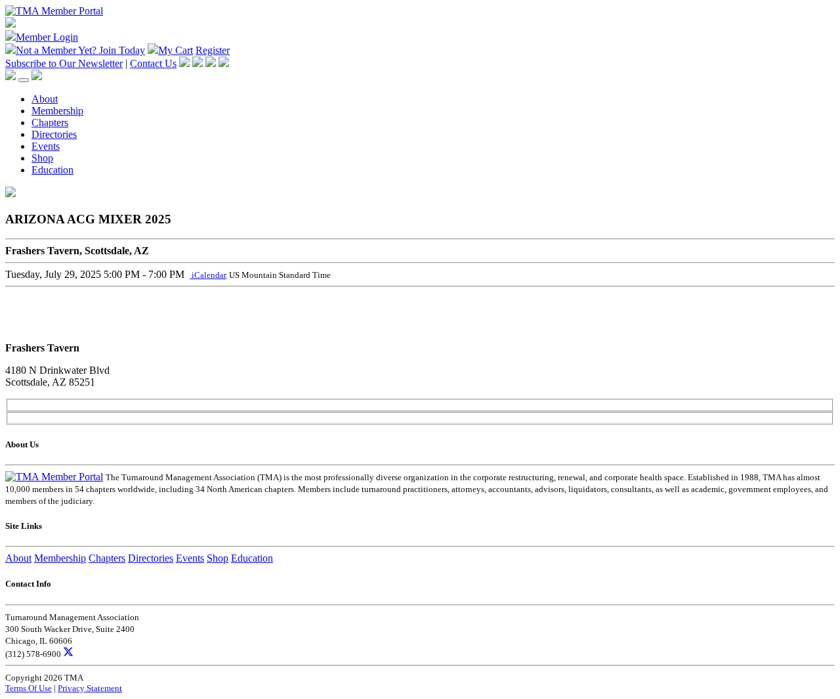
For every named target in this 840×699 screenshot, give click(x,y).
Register (213, 50)
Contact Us (153, 63)
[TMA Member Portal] (54, 10)
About (45, 98)
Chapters (50, 122)
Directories (54, 134)
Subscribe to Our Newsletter (64, 63)
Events (46, 146)
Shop (42, 158)
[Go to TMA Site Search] (37, 76)
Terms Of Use (28, 688)
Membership (57, 110)
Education (53, 169)
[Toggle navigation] (23, 80)
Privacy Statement (90, 688)
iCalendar (208, 275)
